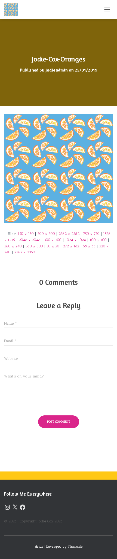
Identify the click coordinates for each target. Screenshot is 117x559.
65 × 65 (89, 246)
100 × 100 (98, 240)
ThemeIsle (75, 546)
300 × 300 (46, 233)
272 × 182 (71, 246)
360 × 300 (34, 246)
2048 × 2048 (29, 240)
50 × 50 (53, 246)
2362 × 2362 (69, 233)
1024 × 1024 (75, 240)
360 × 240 (13, 246)
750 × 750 (91, 233)
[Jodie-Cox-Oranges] (58, 168)
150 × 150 (26, 233)
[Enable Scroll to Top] (106, 548)
